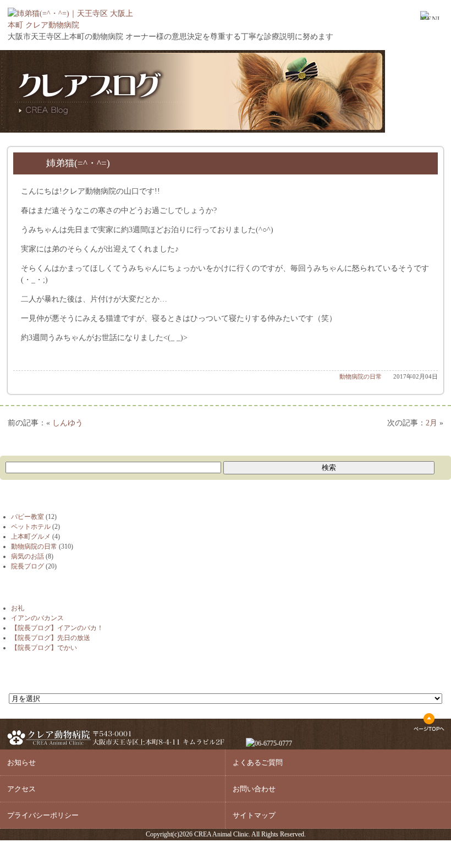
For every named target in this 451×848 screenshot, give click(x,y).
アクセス (21, 789)
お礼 (17, 608)
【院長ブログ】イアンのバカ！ (57, 628)
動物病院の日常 (360, 376)
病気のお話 (27, 556)
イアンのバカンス (37, 618)
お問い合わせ (254, 789)
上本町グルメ (31, 536)
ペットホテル (31, 526)
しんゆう (67, 423)
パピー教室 (27, 517)
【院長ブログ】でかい (44, 648)
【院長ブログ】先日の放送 (50, 638)
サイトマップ (254, 815)
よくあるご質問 (258, 762)
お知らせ (21, 762)
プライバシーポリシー (43, 815)
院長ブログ (27, 566)
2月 (431, 423)
